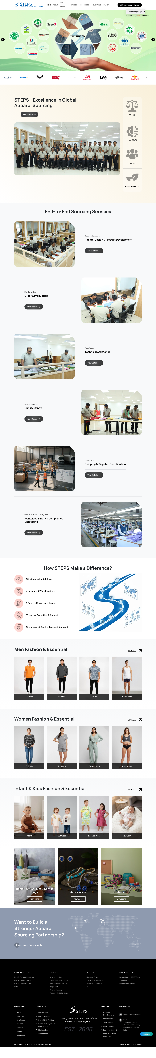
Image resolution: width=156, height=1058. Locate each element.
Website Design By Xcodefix (131, 1044)
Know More (28, 114)
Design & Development (108, 1013)
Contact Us (21, 1035)
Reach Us (146, 1034)
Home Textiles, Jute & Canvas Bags (46, 1025)
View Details (92, 250)
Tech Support (108, 1022)
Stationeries (43, 1030)
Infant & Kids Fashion (46, 1020)
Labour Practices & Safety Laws (110, 1035)
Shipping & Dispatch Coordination (105, 464)
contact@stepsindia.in (131, 1014)
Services (73, 5)
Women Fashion (44, 1016)
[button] (153, 39)
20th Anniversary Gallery (129, 5)
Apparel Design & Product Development (108, 239)
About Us (20, 1016)
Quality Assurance (110, 1026)
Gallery (106, 5)
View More (34, 899)
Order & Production (36, 295)
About (55, 5)
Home (49, 5)
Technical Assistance (97, 352)
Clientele (97, 5)
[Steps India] (28, 4)
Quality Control (33, 408)
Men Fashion (43, 1012)
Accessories (43, 1034)
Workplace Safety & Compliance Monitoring (43, 520)
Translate (144, 15)
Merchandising (109, 1019)
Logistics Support (110, 1030)
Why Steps (21, 1020)
